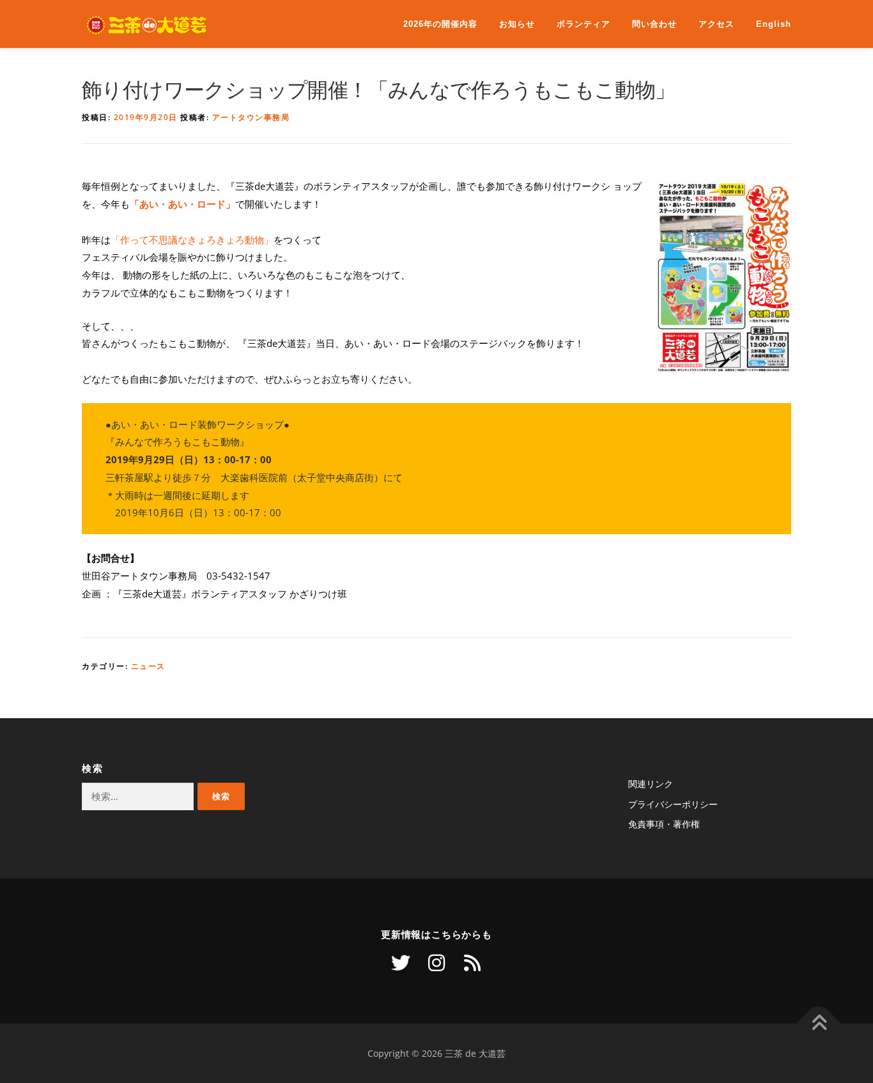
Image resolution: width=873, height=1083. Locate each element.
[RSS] (472, 962)
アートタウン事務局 (251, 117)
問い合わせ (654, 24)
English (773, 24)
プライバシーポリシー (673, 804)
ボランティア (583, 24)
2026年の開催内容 (440, 24)
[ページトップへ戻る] (819, 1023)
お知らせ (517, 24)
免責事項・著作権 (664, 824)
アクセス (716, 24)
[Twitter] (400, 962)
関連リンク (650, 784)
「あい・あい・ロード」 (182, 204)
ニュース (148, 666)
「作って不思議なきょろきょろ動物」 (192, 240)
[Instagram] (436, 962)
